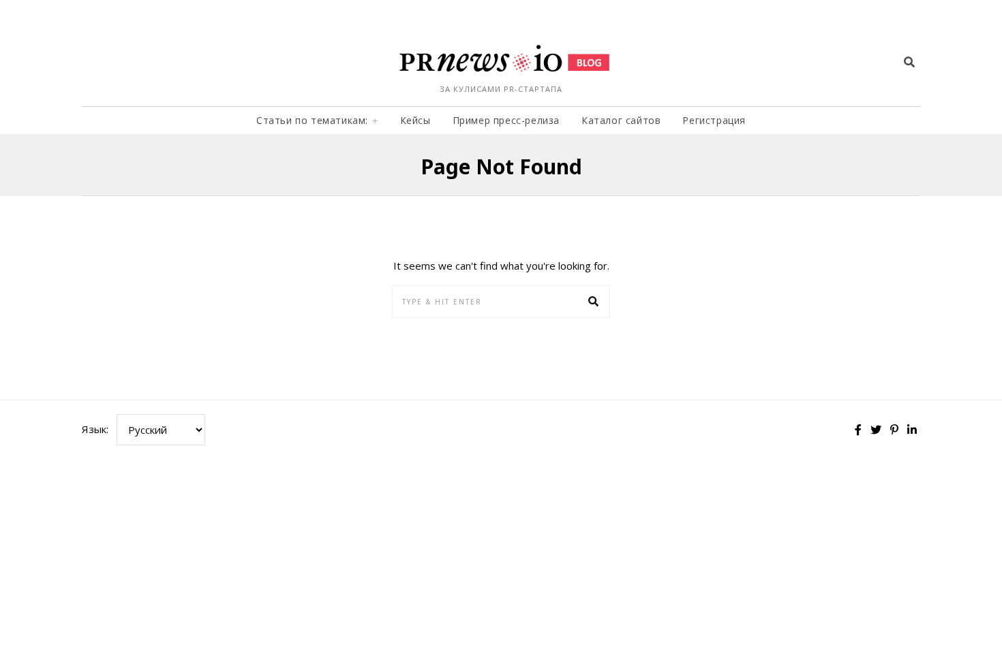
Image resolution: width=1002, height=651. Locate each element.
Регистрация (714, 120)
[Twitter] (876, 430)
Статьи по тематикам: (312, 120)
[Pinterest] (894, 430)
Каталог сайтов (621, 120)
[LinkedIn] (912, 430)
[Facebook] (858, 430)
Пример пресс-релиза (506, 120)
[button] (593, 301)
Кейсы (415, 120)
